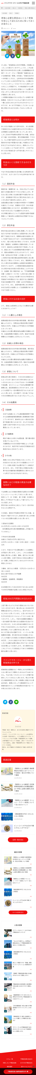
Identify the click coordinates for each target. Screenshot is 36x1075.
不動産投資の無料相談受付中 (17, 1071)
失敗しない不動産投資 (9, 1063)
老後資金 (17, 13)
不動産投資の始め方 (26, 1059)
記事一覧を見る (18, 840)
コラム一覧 (9, 1059)
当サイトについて (26, 1066)
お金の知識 (4, 13)
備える (11, 13)
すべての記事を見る (18, 912)
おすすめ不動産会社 (26, 1063)
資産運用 (9, 1066)
